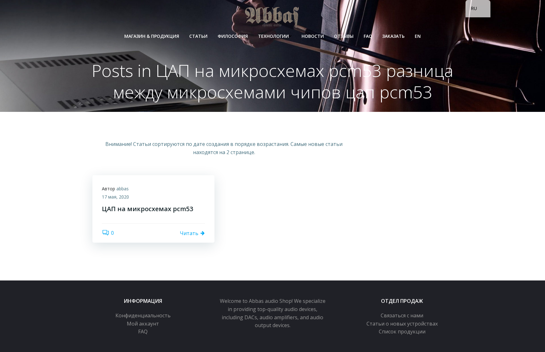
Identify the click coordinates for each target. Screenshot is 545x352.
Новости (313, 36)
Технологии (273, 36)
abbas (122, 189)
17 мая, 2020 (115, 197)
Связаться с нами (402, 315)
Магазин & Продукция (151, 36)
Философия (233, 36)
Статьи (198, 36)
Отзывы (344, 36)
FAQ (368, 36)
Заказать (393, 36)
